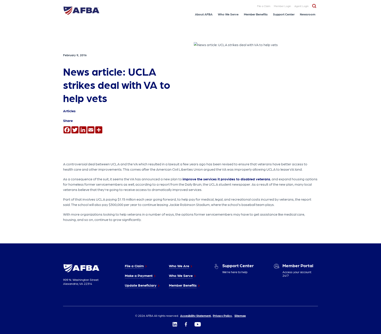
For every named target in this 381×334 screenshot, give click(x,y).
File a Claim (263, 5)
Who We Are (179, 266)
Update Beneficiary (141, 285)
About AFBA (204, 14)
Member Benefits (256, 14)
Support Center (284, 14)
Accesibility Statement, (195, 315)
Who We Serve (228, 14)
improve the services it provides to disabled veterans (226, 179)
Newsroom (307, 14)
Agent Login (301, 5)
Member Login (282, 5)
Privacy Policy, (222, 315)
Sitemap (240, 315)
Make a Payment (139, 275)
